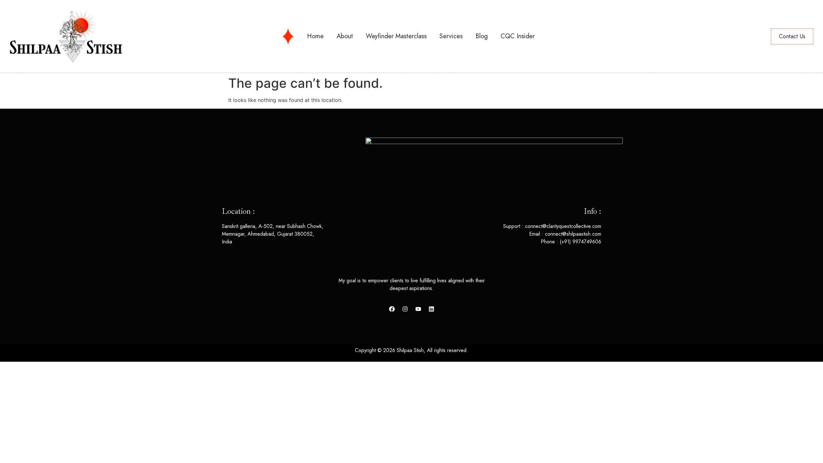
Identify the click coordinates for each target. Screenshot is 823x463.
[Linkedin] (431, 309)
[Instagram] (405, 309)
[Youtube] (418, 309)
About (345, 36)
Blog (481, 36)
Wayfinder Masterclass (396, 36)
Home (315, 36)
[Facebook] (392, 309)
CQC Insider (518, 36)
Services (451, 36)
